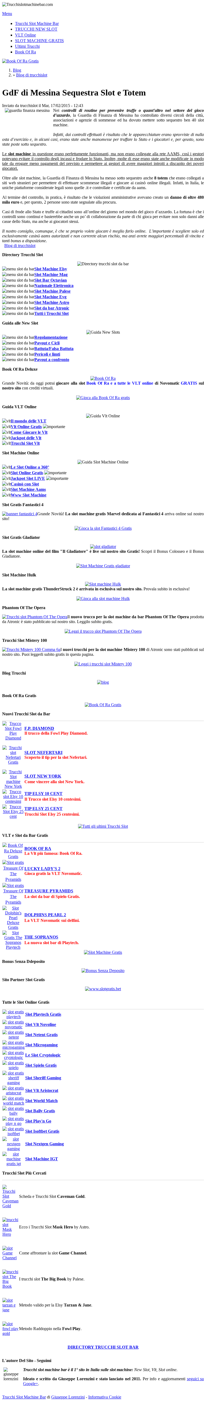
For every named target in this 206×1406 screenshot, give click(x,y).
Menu (7, 13)
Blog (17, 70)
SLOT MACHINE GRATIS (39, 40)
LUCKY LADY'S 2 (42, 868)
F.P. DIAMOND (39, 728)
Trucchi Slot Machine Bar (37, 23)
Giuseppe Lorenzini (68, 1397)
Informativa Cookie (104, 1397)
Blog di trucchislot (31, 75)
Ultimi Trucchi (27, 46)
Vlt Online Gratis (26, 426)
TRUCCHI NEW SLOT (36, 29)
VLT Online (25, 35)
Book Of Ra (25, 52)
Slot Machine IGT (41, 1159)
